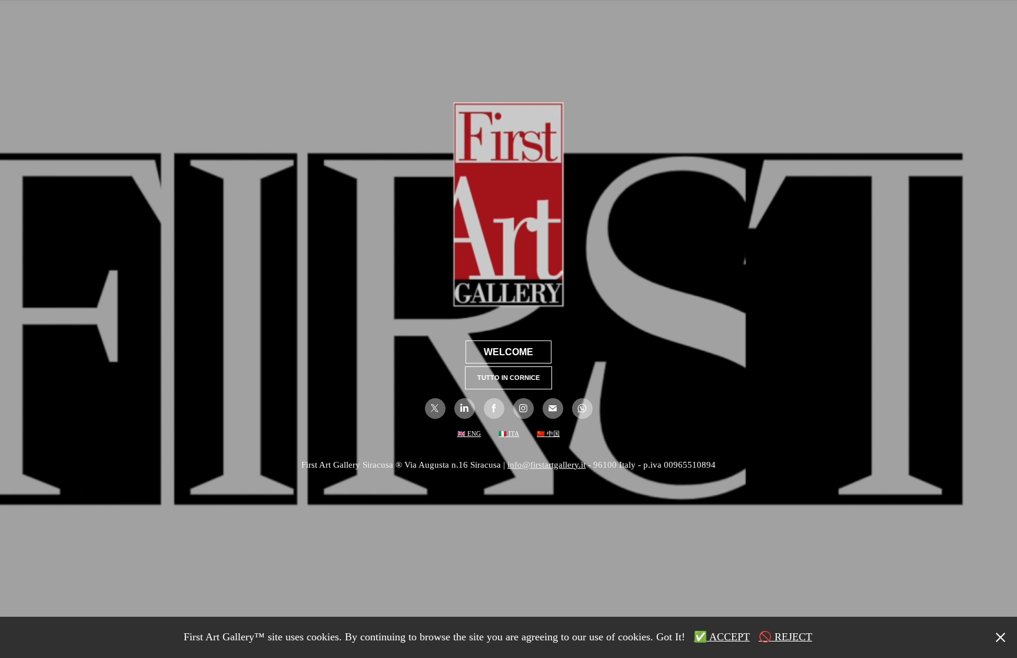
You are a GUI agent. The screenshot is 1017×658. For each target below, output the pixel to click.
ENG (473, 433)
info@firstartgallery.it (546, 464)
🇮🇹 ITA (508, 433)
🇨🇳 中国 (548, 433)
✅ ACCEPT (722, 637)
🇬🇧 (461, 433)
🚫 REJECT (785, 637)
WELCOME (508, 352)
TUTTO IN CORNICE (508, 377)
